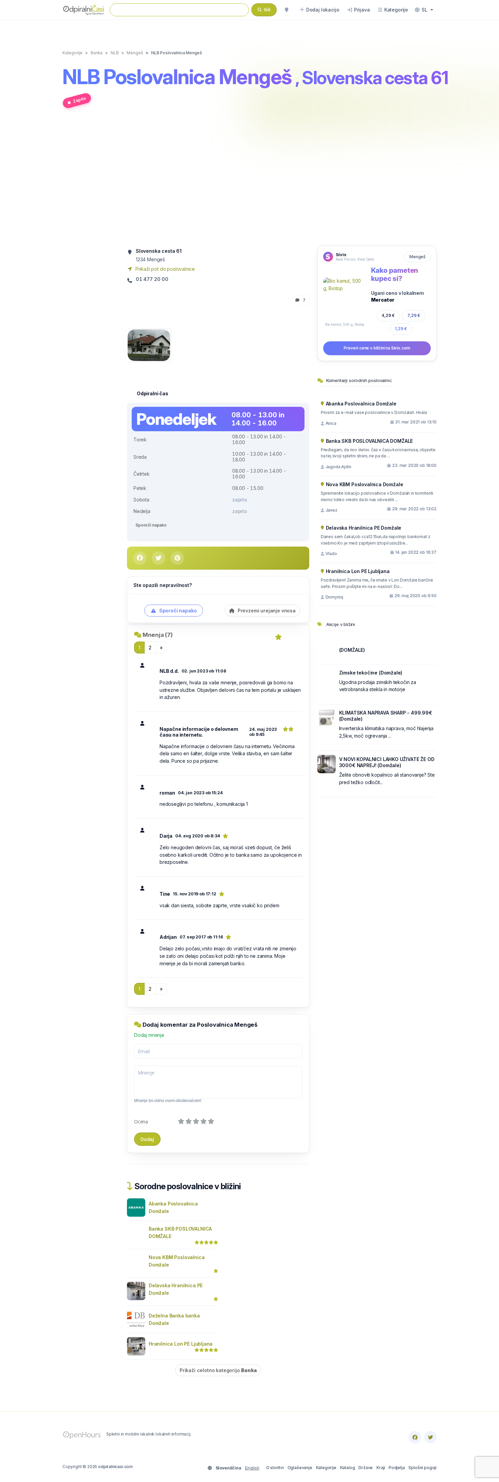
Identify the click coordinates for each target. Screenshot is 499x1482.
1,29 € (401, 328)
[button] (424, 9)
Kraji (380, 1467)
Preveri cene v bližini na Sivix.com (377, 347)
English (252, 1467)
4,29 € (388, 315)
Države (365, 1467)
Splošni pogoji (422, 1467)
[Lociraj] (286, 9)
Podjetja (397, 1467)
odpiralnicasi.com (115, 1466)
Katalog (347, 1467)
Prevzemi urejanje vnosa (266, 610)
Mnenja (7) (158, 634)
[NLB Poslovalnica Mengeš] (149, 344)
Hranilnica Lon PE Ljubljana (180, 1344)
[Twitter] (430, 1437)
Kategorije (326, 1467)
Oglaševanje (300, 1467)
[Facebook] (415, 1437)
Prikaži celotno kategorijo (218, 1370)
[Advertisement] (249, 180)
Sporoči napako (151, 525)
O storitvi (275, 1467)
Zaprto (79, 99)
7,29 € (413, 315)
